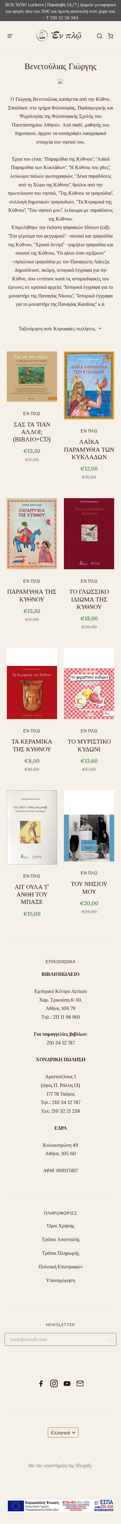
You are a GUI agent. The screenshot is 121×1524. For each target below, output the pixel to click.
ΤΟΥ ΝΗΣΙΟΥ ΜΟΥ (89, 887)
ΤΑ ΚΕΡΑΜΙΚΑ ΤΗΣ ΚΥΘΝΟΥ (31, 745)
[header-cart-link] (110, 36)
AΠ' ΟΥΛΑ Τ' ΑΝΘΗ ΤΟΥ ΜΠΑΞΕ (32, 894)
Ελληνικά (60, 1432)
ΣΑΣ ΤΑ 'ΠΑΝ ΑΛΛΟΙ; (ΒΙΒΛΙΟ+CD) (32, 432)
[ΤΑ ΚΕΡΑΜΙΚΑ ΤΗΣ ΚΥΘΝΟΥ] (32, 683)
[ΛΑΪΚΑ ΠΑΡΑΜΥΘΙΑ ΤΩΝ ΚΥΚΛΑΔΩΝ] (89, 385)
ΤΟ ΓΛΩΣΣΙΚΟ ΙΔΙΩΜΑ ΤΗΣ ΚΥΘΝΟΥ (89, 599)
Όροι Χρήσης (60, 1225)
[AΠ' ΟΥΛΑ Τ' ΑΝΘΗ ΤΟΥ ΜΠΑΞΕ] (32, 827)
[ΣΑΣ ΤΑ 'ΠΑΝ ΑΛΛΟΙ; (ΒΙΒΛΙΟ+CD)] (32, 376)
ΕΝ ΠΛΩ (31, 413)
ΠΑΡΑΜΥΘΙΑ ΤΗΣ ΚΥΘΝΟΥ (31, 595)
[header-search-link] (99, 36)
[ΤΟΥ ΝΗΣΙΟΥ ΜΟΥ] (89, 825)
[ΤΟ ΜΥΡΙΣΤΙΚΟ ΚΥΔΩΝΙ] (89, 683)
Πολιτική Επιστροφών (60, 1266)
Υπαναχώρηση (60, 1280)
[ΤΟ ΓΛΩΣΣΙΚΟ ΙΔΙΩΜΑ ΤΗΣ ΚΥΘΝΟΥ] (89, 533)
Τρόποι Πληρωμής (60, 1253)
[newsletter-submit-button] (109, 1341)
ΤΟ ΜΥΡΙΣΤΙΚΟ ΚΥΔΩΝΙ (89, 745)
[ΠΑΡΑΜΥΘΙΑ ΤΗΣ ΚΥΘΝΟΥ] (32, 533)
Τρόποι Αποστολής (61, 1239)
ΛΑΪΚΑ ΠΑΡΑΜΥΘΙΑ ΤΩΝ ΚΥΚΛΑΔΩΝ (89, 449)
